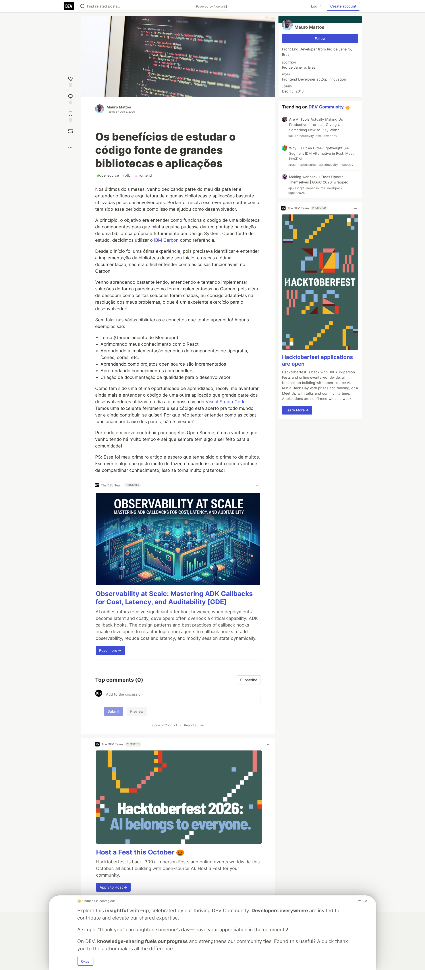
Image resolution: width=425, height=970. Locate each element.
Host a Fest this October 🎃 (140, 852)
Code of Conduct (164, 725)
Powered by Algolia (210, 6)
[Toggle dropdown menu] (257, 485)
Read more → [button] (110, 650)
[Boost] (70, 131)
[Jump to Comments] (70, 99)
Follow (320, 38)
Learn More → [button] (297, 410)
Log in (316, 6)
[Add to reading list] (70, 116)
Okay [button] (85, 961)
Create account (343, 6)
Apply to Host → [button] (113, 887)
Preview (136, 711)
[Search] (82, 6)
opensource (108, 175)
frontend (143, 175)
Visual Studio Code (226, 401)
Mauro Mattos (119, 107)
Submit (114, 711)
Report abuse (194, 725)
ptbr (127, 175)
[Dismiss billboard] (366, 900)
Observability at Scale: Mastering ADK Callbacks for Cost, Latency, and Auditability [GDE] (174, 598)
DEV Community (326, 107)
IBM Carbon (166, 240)
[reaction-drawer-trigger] (70, 81)
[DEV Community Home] (68, 6)
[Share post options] (70, 147)
